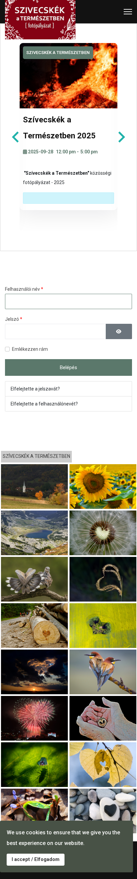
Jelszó (13, 319)
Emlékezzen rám (30, 349)
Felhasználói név (24, 289)
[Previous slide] (16, 137)
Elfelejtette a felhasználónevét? (44, 403)
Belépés (68, 367)
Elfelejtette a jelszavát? (35, 388)
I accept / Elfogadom (36, 859)
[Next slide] (121, 137)
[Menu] (128, 11)
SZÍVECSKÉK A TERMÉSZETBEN (36, 456)
